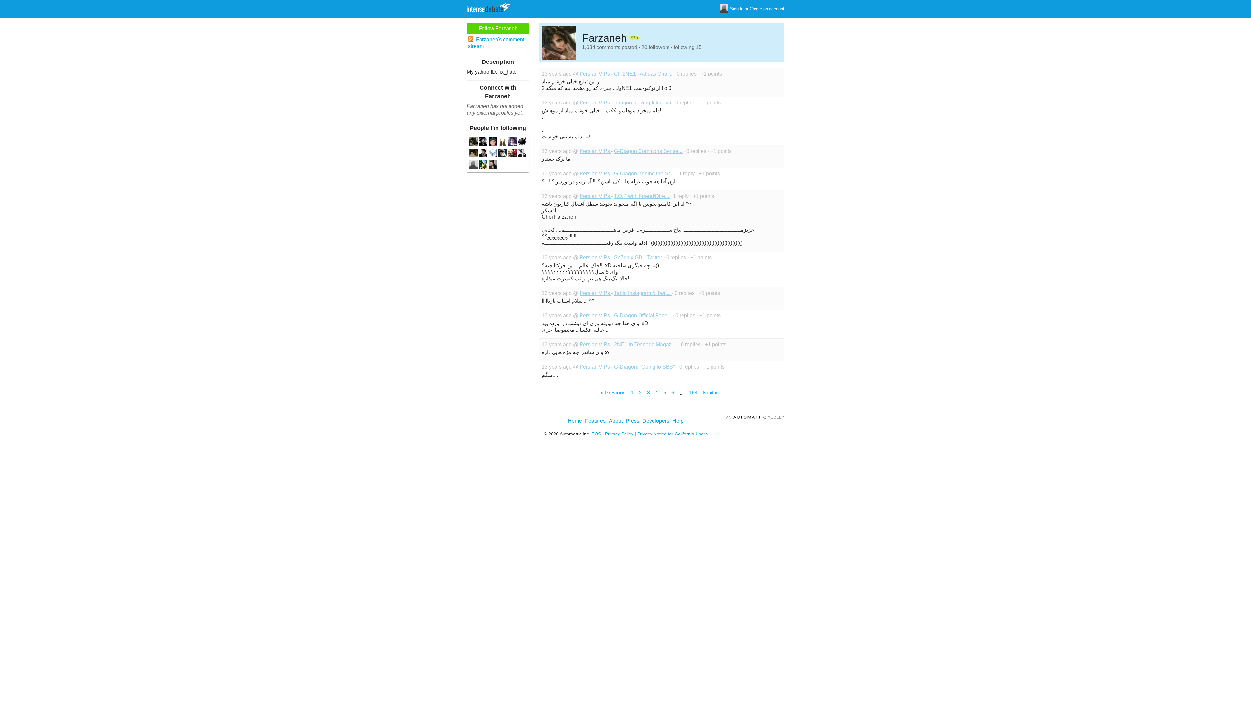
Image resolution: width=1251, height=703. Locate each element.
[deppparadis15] (473, 165)
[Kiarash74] (473, 142)
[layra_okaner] (512, 142)
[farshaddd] (522, 154)
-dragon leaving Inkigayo (643, 102)
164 (693, 392)
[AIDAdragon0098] (483, 165)
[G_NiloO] (493, 142)
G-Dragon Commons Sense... (648, 151)
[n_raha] (522, 142)
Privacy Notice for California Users (672, 433)
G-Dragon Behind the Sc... (645, 173)
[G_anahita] (502, 142)
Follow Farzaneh (498, 28)
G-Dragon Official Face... (643, 315)
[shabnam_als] (493, 165)
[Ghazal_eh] (483, 154)
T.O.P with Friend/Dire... (642, 196)
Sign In (736, 9)
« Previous (613, 392)
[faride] (502, 154)
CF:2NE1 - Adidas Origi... (644, 73)
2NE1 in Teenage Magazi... (646, 344)
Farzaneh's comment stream (496, 43)
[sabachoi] (483, 142)
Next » (710, 392)
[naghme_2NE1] (512, 154)
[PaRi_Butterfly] (473, 154)
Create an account (767, 9)
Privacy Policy (619, 433)
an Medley (755, 417)
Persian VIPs (595, 73)
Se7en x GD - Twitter (638, 257)
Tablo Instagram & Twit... (643, 293)
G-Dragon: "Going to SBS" (645, 367)
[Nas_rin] (493, 154)
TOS (596, 433)
